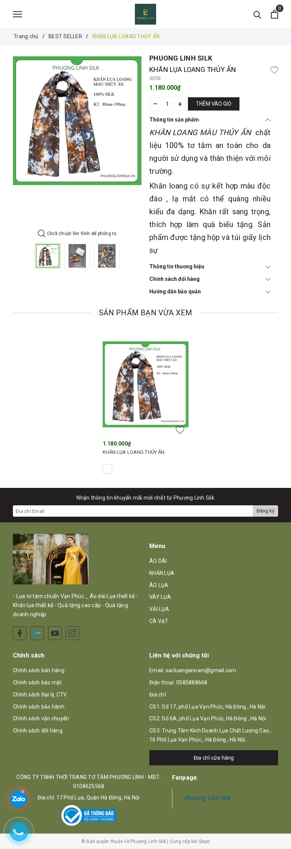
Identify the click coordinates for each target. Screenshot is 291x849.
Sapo (204, 841)
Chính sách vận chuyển (41, 718)
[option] (77, 120)
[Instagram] (72, 633)
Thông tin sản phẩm (174, 120)
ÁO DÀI (158, 561)
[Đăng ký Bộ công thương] (88, 815)
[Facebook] (20, 633)
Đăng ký (265, 511)
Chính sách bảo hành (38, 707)
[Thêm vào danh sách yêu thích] (180, 430)
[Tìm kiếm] (257, 14)
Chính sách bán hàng (38, 670)
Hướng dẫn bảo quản (175, 291)
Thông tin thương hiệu (176, 266)
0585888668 (192, 682)
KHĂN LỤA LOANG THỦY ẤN (134, 452)
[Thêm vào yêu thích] (274, 69)
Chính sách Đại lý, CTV (40, 695)
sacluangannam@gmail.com (201, 670)
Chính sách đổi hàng (174, 279)
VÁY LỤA (160, 597)
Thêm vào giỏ (214, 104)
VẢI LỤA (159, 609)
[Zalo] (37, 633)
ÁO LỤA (159, 585)
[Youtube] (55, 633)
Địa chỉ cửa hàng (214, 758)
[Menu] (17, 14)
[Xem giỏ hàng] (274, 14)
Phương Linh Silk (207, 798)
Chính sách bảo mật (37, 682)
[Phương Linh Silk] (145, 14)
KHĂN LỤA (161, 573)
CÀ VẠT (159, 621)
